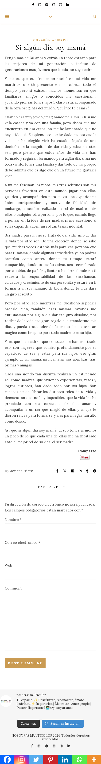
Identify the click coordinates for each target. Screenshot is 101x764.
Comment (13, 588)
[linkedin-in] (67, 5)
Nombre (13, 519)
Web (8, 565)
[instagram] (40, 5)
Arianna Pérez (21, 471)
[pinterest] (47, 5)
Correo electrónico (22, 542)
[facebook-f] (33, 5)
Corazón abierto (50, 40)
